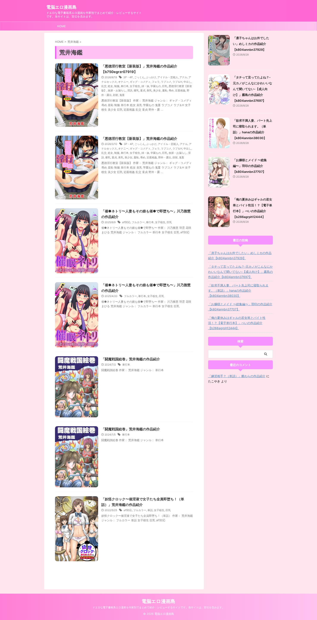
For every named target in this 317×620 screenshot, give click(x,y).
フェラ (156, 81)
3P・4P (128, 77)
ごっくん (139, 77)
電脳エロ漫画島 (61, 7)
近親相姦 (180, 90)
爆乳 (136, 90)
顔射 (115, 95)
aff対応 (126, 222)
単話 (150, 510)
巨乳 (164, 86)
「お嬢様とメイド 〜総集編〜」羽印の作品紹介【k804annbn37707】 (250, 165)
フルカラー (138, 222)
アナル (183, 77)
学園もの (156, 86)
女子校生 (135, 86)
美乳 (149, 90)
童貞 (142, 90)
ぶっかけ (151, 77)
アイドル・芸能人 (167, 77)
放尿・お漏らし (117, 90)
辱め (171, 90)
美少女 (157, 90)
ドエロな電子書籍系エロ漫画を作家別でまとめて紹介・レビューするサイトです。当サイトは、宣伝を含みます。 (158, 607)
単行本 (125, 86)
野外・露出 (164, 157)
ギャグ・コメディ (140, 81)
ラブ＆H (177, 81)
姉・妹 (145, 86)
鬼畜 (122, 95)
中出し (187, 81)
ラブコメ (166, 81)
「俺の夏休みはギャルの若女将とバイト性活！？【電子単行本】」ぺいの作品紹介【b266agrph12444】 (236, 323)
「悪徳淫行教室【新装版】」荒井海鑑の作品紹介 (139, 138)
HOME (61, 26)
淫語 (129, 90)
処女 (110, 86)
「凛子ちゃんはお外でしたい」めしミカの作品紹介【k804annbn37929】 (251, 43)
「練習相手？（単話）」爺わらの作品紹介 (236, 376)
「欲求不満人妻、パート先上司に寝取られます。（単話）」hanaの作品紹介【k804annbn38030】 (238, 290)
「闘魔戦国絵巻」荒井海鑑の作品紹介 (130, 359)
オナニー (123, 81)
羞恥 (164, 90)
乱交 (104, 86)
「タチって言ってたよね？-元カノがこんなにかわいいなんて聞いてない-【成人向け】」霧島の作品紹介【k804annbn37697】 (252, 88)
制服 (116, 86)
